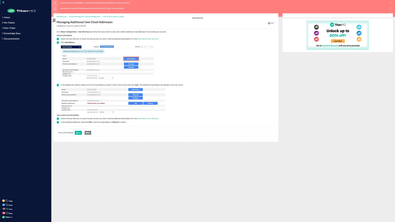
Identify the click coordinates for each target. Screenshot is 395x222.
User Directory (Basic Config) (113, 16)
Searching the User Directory (148, 39)
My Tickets (9, 22)
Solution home (62, 16)
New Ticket (9, 28)
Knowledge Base (12, 33)
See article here (124, 3)
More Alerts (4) (197, 18)
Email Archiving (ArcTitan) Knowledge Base (84, 16)
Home (7, 17)
